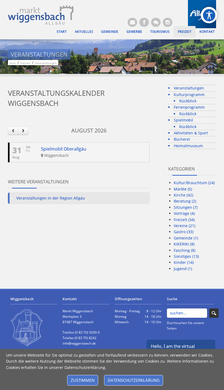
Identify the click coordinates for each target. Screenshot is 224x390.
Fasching (184, 250)
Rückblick (187, 100)
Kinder (184, 262)
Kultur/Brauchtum (194, 182)
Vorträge (184, 213)
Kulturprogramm (189, 94)
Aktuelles (84, 31)
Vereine (184, 225)
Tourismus (160, 31)
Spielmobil (183, 120)
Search (214, 313)
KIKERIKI (184, 244)
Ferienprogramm (189, 107)
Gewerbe (134, 31)
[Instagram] (167, 22)
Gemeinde (109, 31)
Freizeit (184, 31)
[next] (23, 131)
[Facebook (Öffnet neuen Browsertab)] (144, 22)
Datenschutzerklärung (134, 380)
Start (62, 31)
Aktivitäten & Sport (191, 132)
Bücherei (182, 139)
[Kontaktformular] (156, 22)
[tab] (78, 198)
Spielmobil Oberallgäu (63, 149)
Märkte (183, 189)
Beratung (185, 201)
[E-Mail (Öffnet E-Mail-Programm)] (132, 22)
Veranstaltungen (189, 88)
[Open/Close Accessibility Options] (209, 15)
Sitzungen (186, 207)
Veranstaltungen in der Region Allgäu (50, 198)
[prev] (13, 131)
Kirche (183, 195)
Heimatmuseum (188, 145)
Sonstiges (186, 256)
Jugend (183, 268)
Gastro (183, 231)
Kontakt (207, 31)
